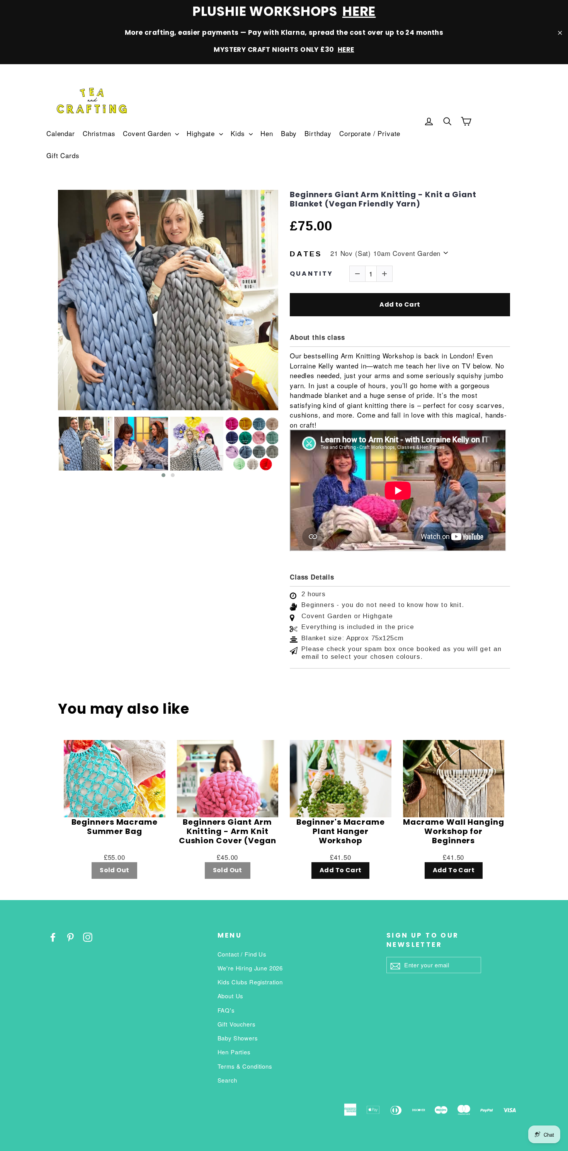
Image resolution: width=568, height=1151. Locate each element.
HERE (359, 11)
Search (227, 1080)
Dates (306, 254)
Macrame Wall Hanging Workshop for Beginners (453, 831)
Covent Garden (148, 133)
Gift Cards (63, 155)
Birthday (318, 133)
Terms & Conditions (245, 1066)
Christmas (99, 133)
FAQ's (226, 1010)
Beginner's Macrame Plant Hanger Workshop (340, 831)
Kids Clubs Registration (250, 982)
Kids (239, 133)
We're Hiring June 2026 (250, 968)
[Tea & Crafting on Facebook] (53, 936)
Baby (289, 133)
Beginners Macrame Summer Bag (114, 827)
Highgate (202, 133)
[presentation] (51, 448)
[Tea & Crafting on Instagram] (87, 936)
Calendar (60, 133)
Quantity (311, 273)
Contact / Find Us (242, 954)
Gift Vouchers (236, 1024)
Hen (266, 133)
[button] (163, 475)
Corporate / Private (369, 133)
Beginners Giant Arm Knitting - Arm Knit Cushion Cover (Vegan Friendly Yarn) (227, 831)
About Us (230, 996)
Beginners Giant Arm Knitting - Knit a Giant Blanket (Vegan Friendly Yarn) (383, 199)
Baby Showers (238, 1038)
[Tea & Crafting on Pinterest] (70, 936)
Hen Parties (234, 1052)
